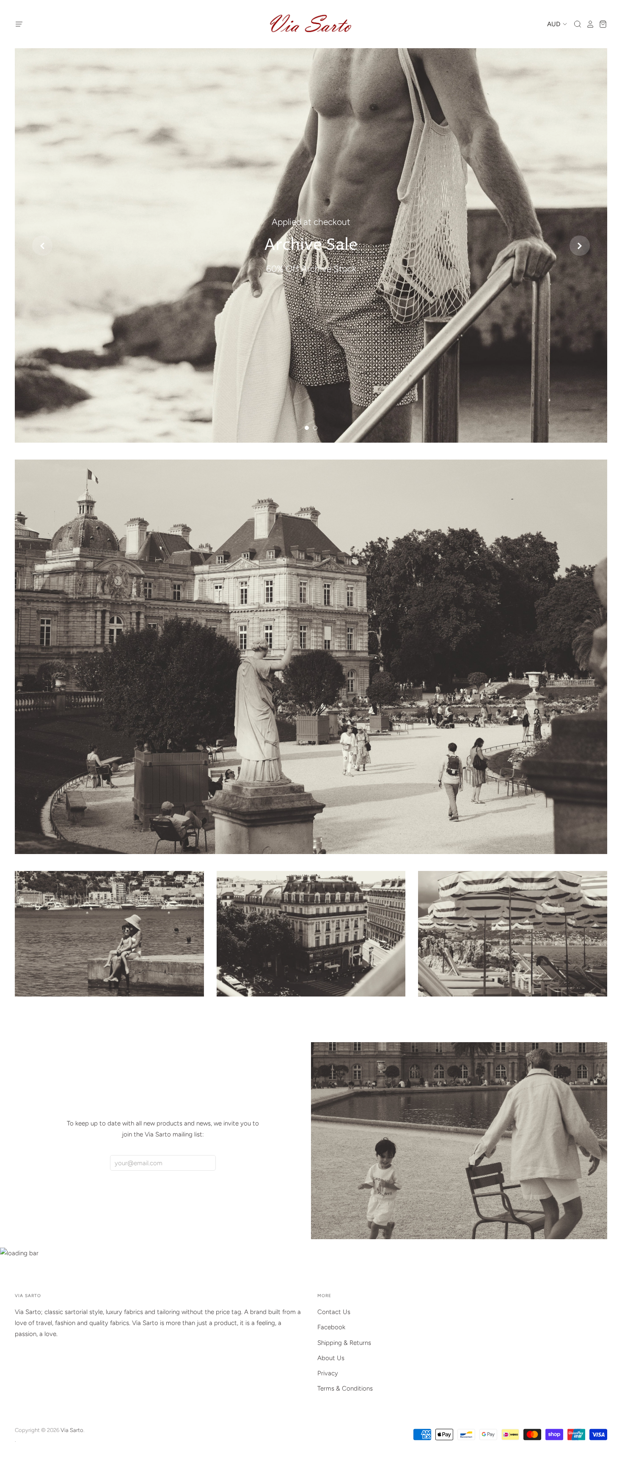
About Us (330, 1358)
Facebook (331, 1327)
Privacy (327, 1373)
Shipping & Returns (344, 1343)
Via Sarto (72, 1430)
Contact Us (333, 1312)
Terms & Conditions (345, 1388)
